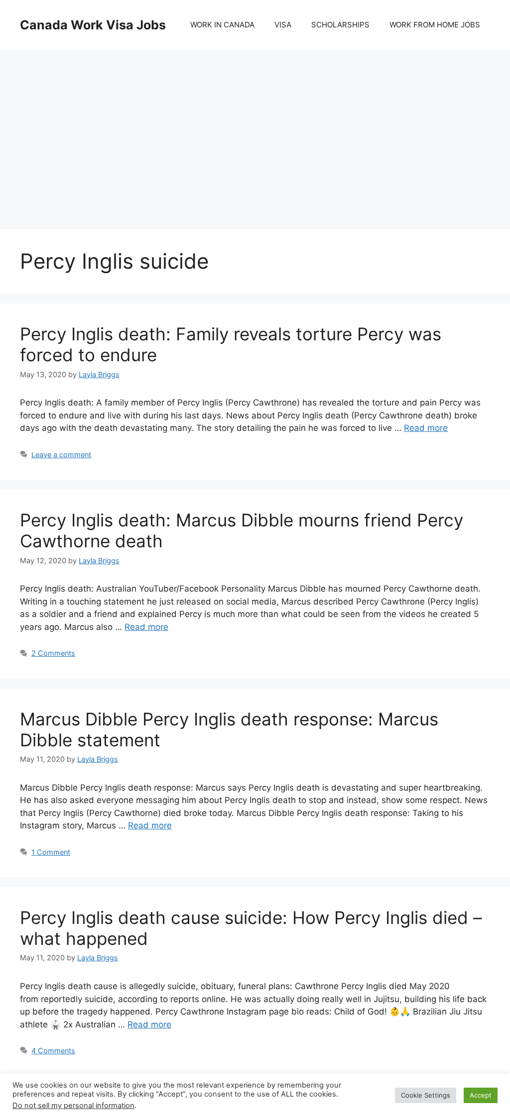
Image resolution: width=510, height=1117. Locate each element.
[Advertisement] (255, 129)
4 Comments (53, 1050)
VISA (282, 24)
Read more (426, 428)
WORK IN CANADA (222, 24)
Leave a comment (61, 454)
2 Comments (53, 653)
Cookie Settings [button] (425, 1095)
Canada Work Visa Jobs (93, 24)
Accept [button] (481, 1095)
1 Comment (50, 852)
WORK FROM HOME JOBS (434, 24)
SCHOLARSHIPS (340, 24)
